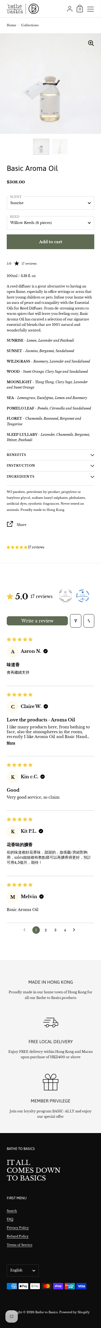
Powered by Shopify (74, 1312)
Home (11, 25)
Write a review (37, 621)
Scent (16, 197)
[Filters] (75, 621)
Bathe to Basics (46, 1312)
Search (12, 1211)
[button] (17, 547)
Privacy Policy (18, 1228)
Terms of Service (19, 1245)
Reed (14, 217)
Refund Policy (18, 1236)
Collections (30, 25)
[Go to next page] (75, 930)
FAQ (10, 1219)
